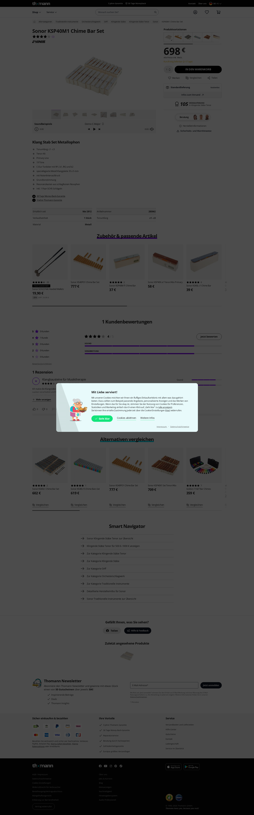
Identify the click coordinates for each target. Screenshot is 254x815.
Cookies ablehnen (126, 417)
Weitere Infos (147, 417)
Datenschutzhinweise (179, 426)
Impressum (162, 426)
